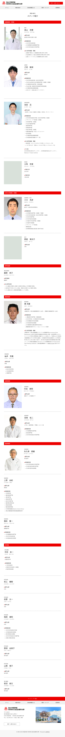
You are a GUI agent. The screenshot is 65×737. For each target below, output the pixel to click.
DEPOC (48, 731)
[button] (18, 7)
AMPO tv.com (51, 343)
